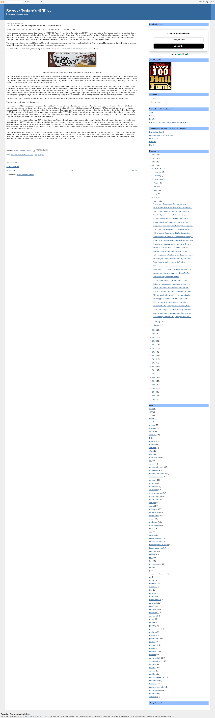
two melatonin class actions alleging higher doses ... (172, 244)
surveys (152, 671)
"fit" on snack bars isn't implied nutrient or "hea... (171, 280)
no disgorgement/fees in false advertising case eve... (172, 258)
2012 (154, 366)
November (158, 172)
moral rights (153, 603)
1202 (151, 412)
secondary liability (155, 661)
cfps (150, 454)
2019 (154, 341)
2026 (154, 155)
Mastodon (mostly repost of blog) (161, 135)
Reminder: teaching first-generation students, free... (171, 306)
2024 (154, 162)
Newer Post (10, 170)
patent (151, 622)
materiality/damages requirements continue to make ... (173, 313)
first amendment (155, 564)
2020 (154, 337)
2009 (154, 377)
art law (151, 432)
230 (150, 415)
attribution (152, 435)
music (151, 606)
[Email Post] (33, 150)
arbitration (152, 428)
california (152, 444)
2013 (154, 363)
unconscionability (155, 690)
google (151, 580)
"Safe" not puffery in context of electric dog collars (171, 215)
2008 (154, 381)
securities (152, 664)
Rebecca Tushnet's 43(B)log (29, 10)
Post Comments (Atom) (25, 175)
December (158, 168)
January (157, 325)
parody (151, 619)
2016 (154, 352)
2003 (154, 399)
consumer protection (17, 154)
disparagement (154, 525)
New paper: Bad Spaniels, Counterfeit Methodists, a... (172, 269)
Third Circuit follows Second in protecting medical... (171, 211)
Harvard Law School (156, 132)
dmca (151, 529)
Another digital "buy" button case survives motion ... (172, 222)
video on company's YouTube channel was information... (173, 255)
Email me (152, 142)
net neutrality (154, 616)
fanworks (152, 554)
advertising (153, 422)
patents (152, 626)
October (157, 176)
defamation (153, 509)
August (157, 183)
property (152, 648)
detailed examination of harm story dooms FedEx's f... (172, 273)
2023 (154, 166)
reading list (153, 651)
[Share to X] (41, 150)
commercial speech (156, 467)
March (156, 201)
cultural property (155, 496)
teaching (152, 674)
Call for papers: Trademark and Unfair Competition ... (172, 233)
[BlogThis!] (39, 150)
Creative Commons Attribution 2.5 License (35, 716)
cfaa (150, 451)
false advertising (29, 154)
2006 (154, 388)
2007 (154, 385)
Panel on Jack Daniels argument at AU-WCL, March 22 (173, 240)
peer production (154, 629)
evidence (152, 535)
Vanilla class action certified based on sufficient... (171, 288)
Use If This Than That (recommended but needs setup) (169, 122)
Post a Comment (12, 167)
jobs (150, 590)
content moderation (156, 477)
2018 (154, 345)
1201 (151, 409)
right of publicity (155, 658)
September (158, 179)
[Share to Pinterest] (46, 150)
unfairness (153, 693)
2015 (154, 356)
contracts (152, 480)
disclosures (153, 522)
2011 (154, 370)
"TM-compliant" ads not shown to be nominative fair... (172, 295)
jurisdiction (153, 593)
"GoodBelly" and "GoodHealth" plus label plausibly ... (172, 229)
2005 (154, 392)
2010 (154, 374)
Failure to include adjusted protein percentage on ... (171, 284)
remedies (152, 655)
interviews (153, 587)
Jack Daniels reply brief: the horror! (166, 277)
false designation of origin (158, 545)
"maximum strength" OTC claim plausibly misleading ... (173, 309)
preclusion (153, 632)
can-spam (152, 448)
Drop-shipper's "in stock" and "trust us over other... (171, 299)
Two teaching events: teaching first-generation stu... (172, 317)
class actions (154, 457)
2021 (154, 334)
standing (152, 668)
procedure (152, 645)
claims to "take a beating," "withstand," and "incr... (171, 248)
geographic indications (157, 574)
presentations (154, 639)
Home (73, 170)
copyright (152, 486)
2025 (154, 158)
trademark (153, 684)
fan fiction (152, 551)
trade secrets (154, 681)
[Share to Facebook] (44, 150)
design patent (154, 516)
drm (150, 532)
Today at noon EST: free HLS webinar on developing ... (173, 237)
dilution (151, 519)
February (157, 322)
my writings (153, 613)
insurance (152, 584)
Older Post (134, 170)
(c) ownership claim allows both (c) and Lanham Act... (172, 208)
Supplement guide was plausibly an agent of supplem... (173, 226)
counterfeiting (154, 490)
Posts (154, 99)
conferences (153, 470)
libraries (152, 596)
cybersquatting (154, 499)
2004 (154, 396)
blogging (152, 441)
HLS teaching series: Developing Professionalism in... (172, 266)
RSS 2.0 (152, 119)
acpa (151, 419)
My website (153, 138)
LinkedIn (152, 116)
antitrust (152, 425)
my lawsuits (153, 609)
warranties (153, 697)
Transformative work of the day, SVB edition (169, 262)
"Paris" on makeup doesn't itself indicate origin (170, 204)
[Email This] (37, 150)
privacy (152, 642)
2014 (154, 359)
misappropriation (155, 600)
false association (155, 541)
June (156, 190)
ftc (150, 567)
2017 (154, 348)
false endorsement (156, 548)
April (156, 197)
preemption (41, 154)
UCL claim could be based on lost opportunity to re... (172, 302)
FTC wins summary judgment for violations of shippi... (172, 291)
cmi (150, 461)
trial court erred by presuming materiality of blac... (171, 251)
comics (152, 464)
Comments (156, 102)
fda (36, 154)
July (155, 187)
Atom (151, 113)
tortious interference (156, 677)
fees (150, 561)
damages (152, 503)
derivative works (155, 512)
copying (152, 483)
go (150, 577)
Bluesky (152, 145)
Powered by (173, 54)
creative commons (156, 493)
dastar (151, 506)
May (156, 194)
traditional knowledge (156, 687)
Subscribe (179, 46)
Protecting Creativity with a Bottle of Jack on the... (171, 218)
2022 (154, 330)
